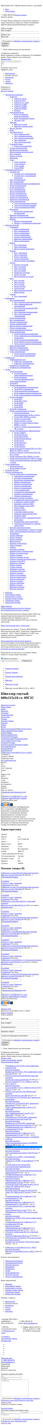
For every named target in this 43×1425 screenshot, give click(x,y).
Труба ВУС (18, 399)
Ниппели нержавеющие (23, 484)
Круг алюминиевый (21, 231)
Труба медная (19, 288)
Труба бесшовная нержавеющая (26, 334)
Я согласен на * (21, 1398)
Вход (7, 9)
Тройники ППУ (20, 516)
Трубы (7, 1271)
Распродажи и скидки (13, 597)
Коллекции (9, 77)
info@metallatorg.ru (30, 1323)
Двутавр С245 (19, 120)
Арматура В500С (20, 108)
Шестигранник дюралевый (24, 261)
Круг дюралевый (20, 253)
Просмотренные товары (10, 1062)
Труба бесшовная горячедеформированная (23, 374)
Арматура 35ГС (20, 101)
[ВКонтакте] (2, 804)
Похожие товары (7, 745)
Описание (4, 737)
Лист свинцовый (20, 296)
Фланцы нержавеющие (22, 496)
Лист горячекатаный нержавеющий (27, 302)
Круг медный (19, 280)
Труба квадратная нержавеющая (26, 340)
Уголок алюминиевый (22, 237)
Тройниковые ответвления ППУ (26, 522)
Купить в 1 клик (21, 796)
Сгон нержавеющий (21, 490)
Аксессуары (5, 741)
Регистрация (10, 11)
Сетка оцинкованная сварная (25, 205)
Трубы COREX (20, 433)
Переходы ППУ (20, 510)
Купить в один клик (25, 1400)
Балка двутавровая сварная (24, 118)
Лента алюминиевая (21, 233)
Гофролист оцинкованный (24, 363)
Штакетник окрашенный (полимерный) (23, 212)
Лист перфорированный (23, 136)
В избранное (5, 885)
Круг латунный (20, 267)
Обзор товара (6, 731)
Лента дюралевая (20, 255)
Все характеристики (8, 760)
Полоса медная (19, 286)
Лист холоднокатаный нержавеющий (22, 315)
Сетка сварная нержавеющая (25, 354)
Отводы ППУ (19, 508)
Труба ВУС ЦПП (20, 401)
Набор (3, 733)
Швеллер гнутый (20, 124)
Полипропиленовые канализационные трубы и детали (27, 414)
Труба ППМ (18, 403)
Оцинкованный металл (14, 1263)
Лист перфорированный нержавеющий (23, 305)
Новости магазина (10, 658)
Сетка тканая (19, 166)
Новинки (8, 593)
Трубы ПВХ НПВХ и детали (25, 417)
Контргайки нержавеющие (24, 480)
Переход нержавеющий (23, 488)
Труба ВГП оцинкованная (24, 389)
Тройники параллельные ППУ (25, 514)
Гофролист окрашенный (23, 362)
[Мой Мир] (8, 804)
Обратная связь (6, 1358)
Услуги (8, 79)
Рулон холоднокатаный (23, 146)
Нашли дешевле (21, 798)
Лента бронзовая (20, 247)
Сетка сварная (19, 164)
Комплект (4, 735)
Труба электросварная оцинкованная (28, 395)
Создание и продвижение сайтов (9, 1337)
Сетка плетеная (20, 162)
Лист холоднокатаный (22, 142)
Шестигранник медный (23, 290)
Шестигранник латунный (23, 277)
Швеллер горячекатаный (23, 126)
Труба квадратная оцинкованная (26, 391)
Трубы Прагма (19, 447)
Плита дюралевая (20, 257)
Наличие (4, 747)
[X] (11, 804)
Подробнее (5, 881)
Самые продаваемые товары (11, 1060)
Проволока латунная (22, 273)
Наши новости (6, 606)
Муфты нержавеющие (22, 482)
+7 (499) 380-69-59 (8, 1360)
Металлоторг (10, 73)
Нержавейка (10, 1267)
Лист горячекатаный (22, 134)
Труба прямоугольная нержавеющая (27, 342)
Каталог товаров (7, 91)
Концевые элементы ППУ (24, 504)
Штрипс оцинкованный (23, 221)
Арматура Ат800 (20, 107)
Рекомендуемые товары (14, 598)
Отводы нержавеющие (22, 486)
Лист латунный (20, 271)
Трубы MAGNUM (21, 437)
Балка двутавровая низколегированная (21, 115)
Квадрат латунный (21, 265)
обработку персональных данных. (26, 41)
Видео (3, 750)
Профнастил (10, 1269)
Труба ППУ (18, 405)
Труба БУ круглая (11, 1275)
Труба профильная (12, 1273)
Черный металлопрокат (14, 1261)
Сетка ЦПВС (19, 168)
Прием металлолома (13, 602)
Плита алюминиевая (22, 235)
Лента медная (19, 282)
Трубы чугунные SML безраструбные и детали (23, 420)
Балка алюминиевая (21, 229)
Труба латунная (20, 275)
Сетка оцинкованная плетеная (25, 203)
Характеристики (7, 739)
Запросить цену (20, 1421)
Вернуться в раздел (8, 729)
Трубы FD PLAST (21, 435)
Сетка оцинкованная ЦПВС (24, 207)
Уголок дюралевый (21, 259)
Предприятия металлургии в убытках (15, 610)
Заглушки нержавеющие (23, 478)
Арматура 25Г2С (20, 99)
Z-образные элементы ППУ (24, 502)
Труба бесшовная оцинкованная (26, 387)
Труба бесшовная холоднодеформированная (24, 378)
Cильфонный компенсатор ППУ (26, 500)
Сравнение (18, 883)
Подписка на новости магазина (12, 649)
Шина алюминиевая (21, 241)
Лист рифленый (20, 140)
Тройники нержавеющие (23, 494)
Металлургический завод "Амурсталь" (15, 626)
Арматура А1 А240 (21, 103)
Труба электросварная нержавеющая (28, 344)
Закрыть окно (6, 59)
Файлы (3, 749)
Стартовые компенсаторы (24, 512)
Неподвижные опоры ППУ (24, 506)
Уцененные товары (12, 600)
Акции (7, 81)
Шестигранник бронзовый (24, 249)
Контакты (9, 83)
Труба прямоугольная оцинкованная (27, 393)
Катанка (17, 110)
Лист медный (19, 284)
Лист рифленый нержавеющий (25, 312)
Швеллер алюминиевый (23, 239)
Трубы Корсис (19, 445)
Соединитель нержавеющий (24, 492)
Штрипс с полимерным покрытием (27, 223)
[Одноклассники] (5, 804)
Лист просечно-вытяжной (24, 138)
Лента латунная (20, 269)
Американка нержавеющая (24, 476)
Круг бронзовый (20, 245)
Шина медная (19, 292)
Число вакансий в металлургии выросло (16, 641)
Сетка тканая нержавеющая (24, 356)
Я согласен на (21, 41)
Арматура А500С (20, 105)
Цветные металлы (12, 1265)
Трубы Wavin (19, 441)
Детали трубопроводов (14, 1277)
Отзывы (4, 743)
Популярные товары (13, 595)
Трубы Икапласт (20, 443)
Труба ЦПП (18, 407)
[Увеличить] (16, 752)
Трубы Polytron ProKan (22, 439)
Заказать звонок (21, 15)
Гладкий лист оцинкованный (25, 174)
